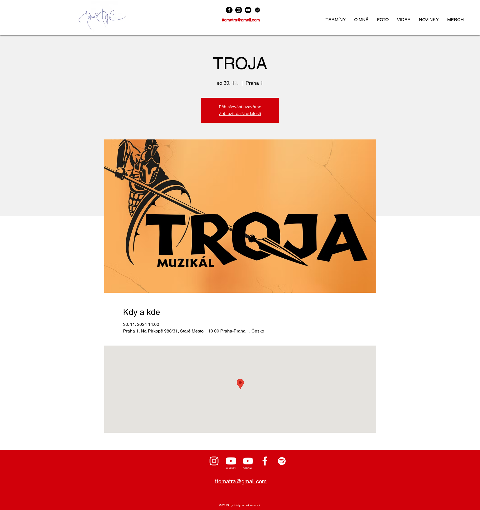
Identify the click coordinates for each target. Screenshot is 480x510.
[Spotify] (257, 10)
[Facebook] (229, 10)
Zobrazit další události (240, 113)
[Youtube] (231, 461)
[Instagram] (238, 10)
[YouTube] (248, 10)
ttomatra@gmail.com (241, 20)
